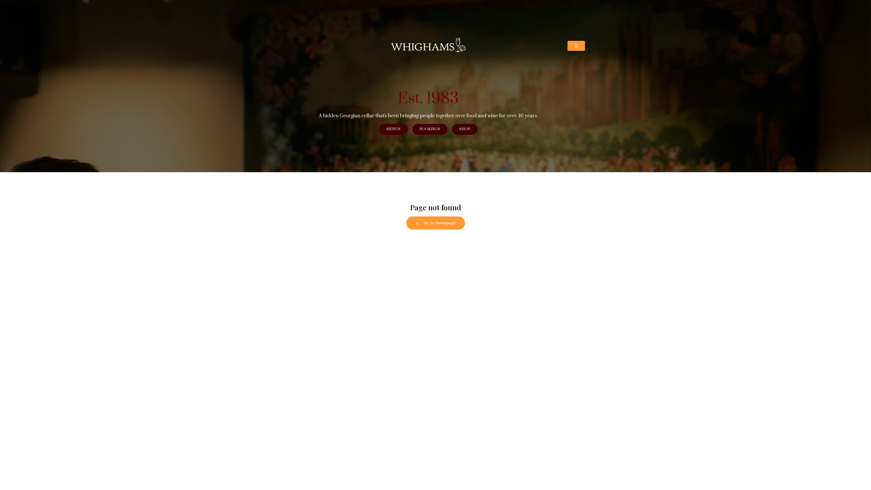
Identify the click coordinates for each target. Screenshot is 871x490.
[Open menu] (576, 46)
